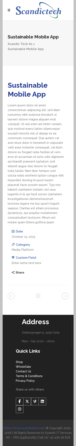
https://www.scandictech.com (24, 428)
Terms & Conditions (29, 376)
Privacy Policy (25, 380)
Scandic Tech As (20, 44)
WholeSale (23, 366)
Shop (19, 362)
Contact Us (23, 371)
